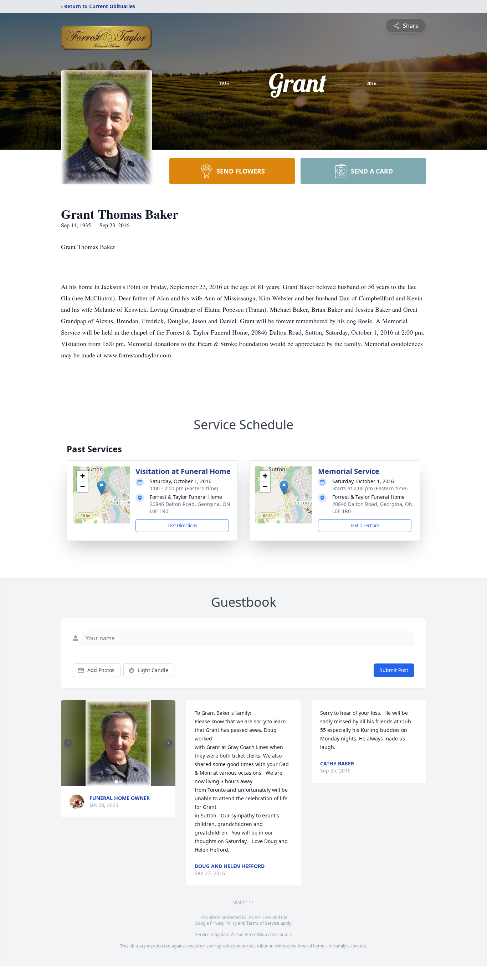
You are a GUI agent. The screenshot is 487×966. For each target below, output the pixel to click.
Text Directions (182, 525)
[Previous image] (68, 743)
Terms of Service (263, 923)
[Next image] (168, 743)
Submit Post (394, 670)
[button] (101, 487)
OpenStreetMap (251, 934)
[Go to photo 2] (120, 781)
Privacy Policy (223, 923)
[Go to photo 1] (116, 782)
